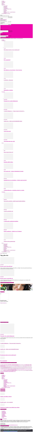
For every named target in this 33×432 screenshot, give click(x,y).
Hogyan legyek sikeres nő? (8, 152)
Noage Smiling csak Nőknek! (6, 13)
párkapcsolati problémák (12, 368)
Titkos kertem (5, 5)
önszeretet (15, 371)
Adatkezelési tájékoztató (14, 431)
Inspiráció (5, 12)
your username (10, 16)
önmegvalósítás (10, 371)
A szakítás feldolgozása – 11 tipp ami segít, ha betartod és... (10, 343)
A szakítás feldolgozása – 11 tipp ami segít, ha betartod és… (14, 111)
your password (10, 17)
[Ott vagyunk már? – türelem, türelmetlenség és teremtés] (8, 168)
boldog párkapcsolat (22, 364)
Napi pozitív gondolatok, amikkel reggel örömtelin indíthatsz (14, 201)
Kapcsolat (3, 2)
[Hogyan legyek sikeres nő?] (8, 149)
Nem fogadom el (8, 431)
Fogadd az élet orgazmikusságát (9, 241)
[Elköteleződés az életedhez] (8, 87)
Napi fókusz (5, 6)
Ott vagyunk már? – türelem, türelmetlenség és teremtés (13, 171)
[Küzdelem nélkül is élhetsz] (8, 159)
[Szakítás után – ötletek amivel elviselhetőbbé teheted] (8, 118)
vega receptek (18, 370)
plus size (5, 11)
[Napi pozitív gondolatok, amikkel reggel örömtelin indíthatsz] (8, 198)
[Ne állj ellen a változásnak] (8, 77)
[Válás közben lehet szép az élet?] (8, 138)
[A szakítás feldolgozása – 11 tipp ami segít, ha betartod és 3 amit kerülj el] (8, 108)
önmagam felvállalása (28, 370)
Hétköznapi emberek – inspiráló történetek (9, 250)
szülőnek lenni (1, 370)
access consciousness (13, 364)
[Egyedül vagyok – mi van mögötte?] (2, 400)
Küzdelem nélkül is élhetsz (8, 162)
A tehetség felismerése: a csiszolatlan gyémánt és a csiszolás (14, 190)
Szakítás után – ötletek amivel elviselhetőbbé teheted (13, 121)
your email (9, 21)
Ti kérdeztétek (6, 246)
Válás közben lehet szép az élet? (9, 141)
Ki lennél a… (5, 7)
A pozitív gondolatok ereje (8, 211)
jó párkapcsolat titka (7, 367)
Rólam (3, 27)
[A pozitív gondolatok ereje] (8, 208)
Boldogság (3, 4)
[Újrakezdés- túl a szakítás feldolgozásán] (8, 98)
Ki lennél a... (5, 381)
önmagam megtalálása (4, 371)
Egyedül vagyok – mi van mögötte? (6, 402)
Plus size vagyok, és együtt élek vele (6, 278)
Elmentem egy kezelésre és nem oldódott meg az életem (9, 407)
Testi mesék (5, 10)
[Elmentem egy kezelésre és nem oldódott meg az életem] (2, 405)
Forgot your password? (3, 19)
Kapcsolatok (5, 99)
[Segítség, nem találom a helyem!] (2, 394)
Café (2, 378)
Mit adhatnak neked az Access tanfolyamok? (12, 49)
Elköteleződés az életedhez (8, 90)
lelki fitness (5, 178)
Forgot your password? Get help (4, 33)
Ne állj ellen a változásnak (8, 80)
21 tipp (1, 364)
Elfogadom (4, 431)
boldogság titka (28, 364)
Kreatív (5, 188)
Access (5, 48)
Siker (2, 3)
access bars (5, 364)
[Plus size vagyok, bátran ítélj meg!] (7, 263)
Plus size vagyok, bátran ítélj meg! (6, 266)
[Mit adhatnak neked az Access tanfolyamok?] (8, 47)
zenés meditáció (23, 370)
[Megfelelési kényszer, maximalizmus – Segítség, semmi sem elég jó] (8, 177)
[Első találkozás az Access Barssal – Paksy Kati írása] (8, 67)
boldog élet (2, 366)
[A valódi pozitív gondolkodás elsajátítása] (8, 218)
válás (21, 370)
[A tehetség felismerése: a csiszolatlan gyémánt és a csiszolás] (8, 187)
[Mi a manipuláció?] (8, 57)
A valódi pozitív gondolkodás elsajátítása (11, 221)
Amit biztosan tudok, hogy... (7, 382)
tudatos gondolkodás (7, 370)
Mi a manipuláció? (7, 59)
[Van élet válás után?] (8, 128)
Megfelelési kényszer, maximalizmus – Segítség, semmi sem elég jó (15, 180)
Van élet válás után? (7, 131)
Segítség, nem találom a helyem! (6, 396)
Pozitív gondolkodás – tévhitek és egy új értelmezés (13, 231)
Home (1, 253)
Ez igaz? (5, 9)
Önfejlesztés (3, 1)
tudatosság (14, 370)
